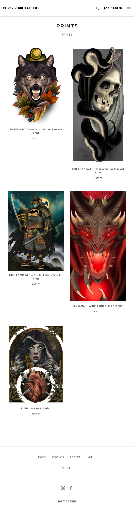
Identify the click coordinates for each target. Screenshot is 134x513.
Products (58, 457)
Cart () (91, 457)
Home (42, 457)
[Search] (97, 8)
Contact (75, 457)
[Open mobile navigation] (128, 8)
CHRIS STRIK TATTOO (21, 8)
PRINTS (67, 34)
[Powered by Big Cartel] (67, 501)
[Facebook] (71, 488)
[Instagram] (63, 488)
